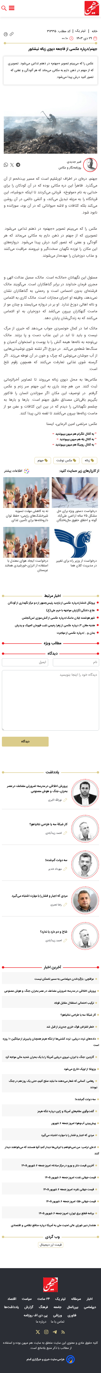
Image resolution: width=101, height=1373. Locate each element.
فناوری (72, 1315)
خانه (94, 31)
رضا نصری (56, 904)
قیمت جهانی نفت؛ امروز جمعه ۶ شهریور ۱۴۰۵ (70, 1177)
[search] (4, 8)
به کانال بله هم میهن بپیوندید (77, 439)
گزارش (29, 1307)
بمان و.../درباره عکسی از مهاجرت (76, 633)
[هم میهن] (92, 8)
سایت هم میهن (31, 1343)
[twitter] (12, 165)
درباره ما (41, 1322)
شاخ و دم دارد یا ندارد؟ (53, 931)
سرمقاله (76, 1299)
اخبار (90, 1299)
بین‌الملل (73, 1307)
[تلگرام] (54, 1333)
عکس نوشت (64, 460)
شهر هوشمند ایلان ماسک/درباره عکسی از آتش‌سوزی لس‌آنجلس (58, 618)
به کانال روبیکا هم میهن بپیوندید (74, 444)
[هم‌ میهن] (50, 1285)
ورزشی (58, 1315)
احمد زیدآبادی (54, 833)
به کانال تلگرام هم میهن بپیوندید (74, 434)
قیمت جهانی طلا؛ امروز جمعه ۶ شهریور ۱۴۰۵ (71, 1201)
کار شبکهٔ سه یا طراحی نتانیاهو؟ (48, 824)
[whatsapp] (6, 165)
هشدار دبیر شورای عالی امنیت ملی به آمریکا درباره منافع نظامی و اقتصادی (53, 1225)
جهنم (41, 460)
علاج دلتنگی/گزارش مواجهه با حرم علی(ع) (70, 610)
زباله (87, 460)
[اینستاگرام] (46, 1333)
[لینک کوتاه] (12, 34)
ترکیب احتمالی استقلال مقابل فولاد (74, 1003)
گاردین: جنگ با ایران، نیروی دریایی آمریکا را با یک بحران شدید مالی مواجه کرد (49, 1057)
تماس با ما (58, 1322)
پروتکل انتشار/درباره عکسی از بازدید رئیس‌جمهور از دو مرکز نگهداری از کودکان (51, 603)
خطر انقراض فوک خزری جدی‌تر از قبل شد (70, 1027)
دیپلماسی (90, 1307)
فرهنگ (44, 1307)
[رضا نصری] (85, 900)
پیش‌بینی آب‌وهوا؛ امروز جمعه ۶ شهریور (73, 1123)
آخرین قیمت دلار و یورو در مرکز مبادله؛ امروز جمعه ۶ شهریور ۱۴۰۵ (57, 1165)
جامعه (58, 1307)
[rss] (63, 1333)
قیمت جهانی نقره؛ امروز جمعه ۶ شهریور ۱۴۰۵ (68, 1189)
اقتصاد (12, 1299)
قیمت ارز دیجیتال (51, 1244)
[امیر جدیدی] (90, 165)
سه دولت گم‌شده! (56, 860)
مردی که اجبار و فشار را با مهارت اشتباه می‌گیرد (39, 896)
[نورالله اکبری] (85, 793)
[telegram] (18, 165)
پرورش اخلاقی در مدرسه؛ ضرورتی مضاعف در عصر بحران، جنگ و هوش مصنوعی (37, 789)
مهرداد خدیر (55, 869)
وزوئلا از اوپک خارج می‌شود (80, 1069)
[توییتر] (37, 1333)
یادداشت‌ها (12, 1307)
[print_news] (6, 34)
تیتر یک (80, 31)
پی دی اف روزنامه (36, 1315)
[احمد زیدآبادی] (85, 829)
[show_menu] (11, 8)
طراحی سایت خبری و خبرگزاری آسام (45, 1359)
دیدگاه (25, 741)
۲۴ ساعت (44, 1299)
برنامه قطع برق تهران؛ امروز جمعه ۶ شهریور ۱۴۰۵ (66, 1213)
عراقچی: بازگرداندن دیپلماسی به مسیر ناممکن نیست (64, 979)
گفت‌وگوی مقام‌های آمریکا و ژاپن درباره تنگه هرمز (66, 1111)
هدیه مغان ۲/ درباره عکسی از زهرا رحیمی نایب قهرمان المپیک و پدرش (55, 625)
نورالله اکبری (55, 800)
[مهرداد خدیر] (85, 864)
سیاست (27, 1299)
